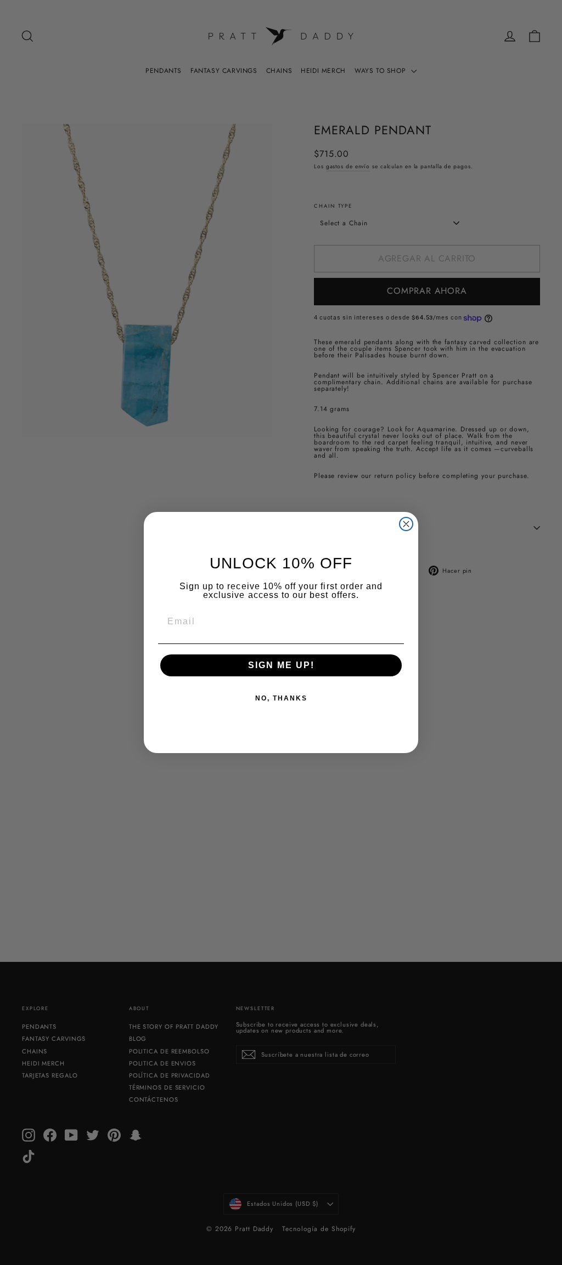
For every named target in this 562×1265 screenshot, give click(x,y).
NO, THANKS (281, 698)
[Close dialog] (406, 524)
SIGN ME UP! (281, 665)
